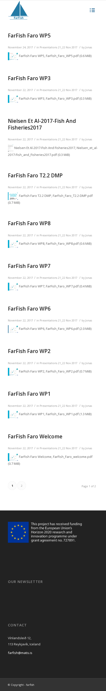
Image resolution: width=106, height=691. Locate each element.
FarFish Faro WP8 (29, 223)
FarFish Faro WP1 (29, 393)
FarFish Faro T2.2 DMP (35, 175)
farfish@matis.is (20, 653)
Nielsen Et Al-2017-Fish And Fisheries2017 (42, 124)
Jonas (88, 47)
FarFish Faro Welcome (35, 436)
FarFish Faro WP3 (29, 78)
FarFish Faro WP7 (29, 265)
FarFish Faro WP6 (29, 308)
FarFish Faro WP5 (29, 35)
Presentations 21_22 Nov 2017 (58, 47)
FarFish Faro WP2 (29, 351)
